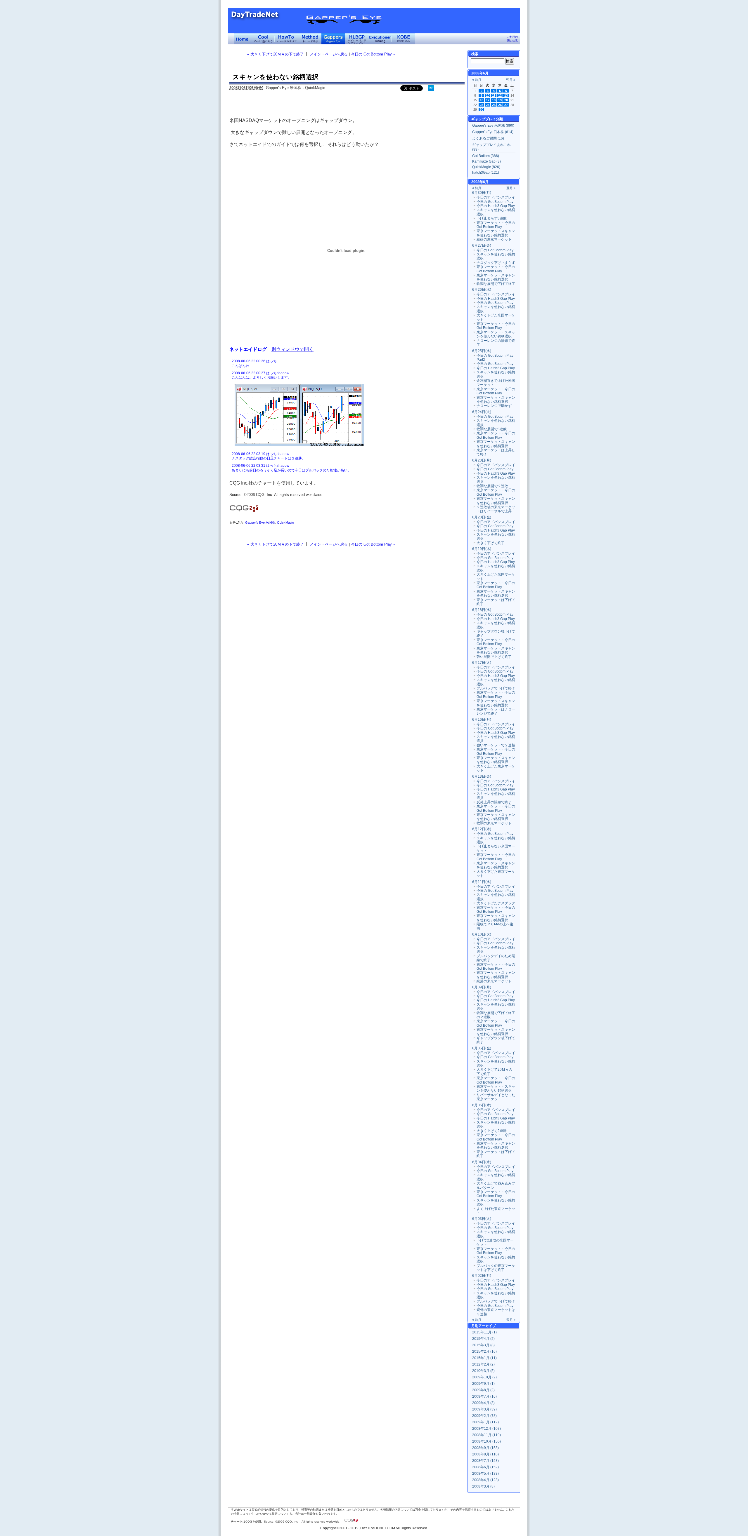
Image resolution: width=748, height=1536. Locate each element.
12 (500, 95)
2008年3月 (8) (483, 1486)
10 (487, 95)
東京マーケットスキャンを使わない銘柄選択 (496, 233)
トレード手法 (309, 38)
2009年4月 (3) (483, 1403)
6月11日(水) (481, 882)
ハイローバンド (356, 38)
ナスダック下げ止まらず (496, 263)
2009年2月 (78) (484, 1416)
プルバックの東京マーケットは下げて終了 (496, 1268)
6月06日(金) (481, 1048)
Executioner (380, 38)
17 (487, 100)
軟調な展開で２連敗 (492, 486)
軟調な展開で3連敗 (492, 429)
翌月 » (510, 79)
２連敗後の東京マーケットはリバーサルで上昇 (496, 509)
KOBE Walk (403, 38)
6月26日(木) (481, 290)
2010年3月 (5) (483, 1371)
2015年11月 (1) (484, 1332)
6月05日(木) (481, 1105)
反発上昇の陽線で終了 (494, 802)
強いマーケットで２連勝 (496, 745)
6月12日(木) (481, 829)
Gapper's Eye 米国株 (260, 522)
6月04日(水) (481, 1162)
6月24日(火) (481, 412)
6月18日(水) (481, 610)
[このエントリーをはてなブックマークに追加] (431, 90)
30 (481, 109)
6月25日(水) (481, 351)
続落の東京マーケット (494, 239)
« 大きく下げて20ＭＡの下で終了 (275, 54)
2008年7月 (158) (485, 1461)
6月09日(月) (481, 987)
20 (506, 100)
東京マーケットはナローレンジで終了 (496, 711)
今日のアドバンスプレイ (496, 197)
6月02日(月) (481, 1276)
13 (506, 95)
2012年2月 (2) (483, 1364)
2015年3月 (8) (483, 1345)
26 (500, 105)
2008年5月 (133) (485, 1473)
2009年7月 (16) (484, 1396)
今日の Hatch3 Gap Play (496, 206)
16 (481, 100)
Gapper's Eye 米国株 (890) (493, 125)
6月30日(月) (481, 193)
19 (500, 100)
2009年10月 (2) (484, 1377)
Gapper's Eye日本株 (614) (492, 132)
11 (493, 95)
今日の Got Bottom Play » (373, 54)
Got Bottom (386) (485, 156)
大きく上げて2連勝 (492, 1131)
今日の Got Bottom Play (495, 202)
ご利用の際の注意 (512, 38)
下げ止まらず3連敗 (492, 218)
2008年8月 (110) (485, 1454)
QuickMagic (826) (486, 167)
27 (506, 105)
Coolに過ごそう (263, 38)
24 (487, 105)
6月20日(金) (481, 517)
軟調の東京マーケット (494, 823)
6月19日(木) (481, 549)
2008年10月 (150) (486, 1441)
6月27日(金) (481, 245)
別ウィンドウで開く (292, 349)
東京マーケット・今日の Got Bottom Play (496, 225)
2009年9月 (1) (483, 1384)
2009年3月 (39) (484, 1409)
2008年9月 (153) (485, 1448)
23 (481, 105)
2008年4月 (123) (485, 1480)
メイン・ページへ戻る (329, 54)
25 (494, 105)
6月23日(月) (481, 460)
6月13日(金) (481, 776)
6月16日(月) (481, 720)
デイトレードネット (242, 38)
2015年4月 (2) (483, 1339)
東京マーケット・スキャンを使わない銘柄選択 (496, 334)
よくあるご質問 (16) (488, 138)
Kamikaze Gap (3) (486, 161)
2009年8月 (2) (483, 1390)
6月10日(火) (481, 934)
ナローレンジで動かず (494, 406)
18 (494, 100)
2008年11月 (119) (486, 1435)
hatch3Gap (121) (485, 172)
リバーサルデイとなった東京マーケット (496, 1097)
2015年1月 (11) (484, 1358)
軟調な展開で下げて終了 (496, 284)
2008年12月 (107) (486, 1429)
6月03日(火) (481, 1219)
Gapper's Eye (333, 38)
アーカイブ (487, 1326)
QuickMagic (285, 522)
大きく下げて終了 (491, 543)
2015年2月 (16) (484, 1351)
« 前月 (476, 79)
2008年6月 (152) (485, 1467)
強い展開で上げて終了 (494, 657)
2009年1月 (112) (485, 1422)
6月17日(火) (481, 663)
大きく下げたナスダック (496, 903)
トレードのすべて (286, 38)
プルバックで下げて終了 (496, 688)
